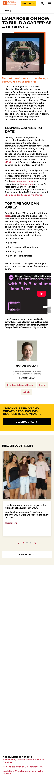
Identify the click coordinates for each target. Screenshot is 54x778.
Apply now (28, 3)
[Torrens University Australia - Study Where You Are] (9, 3)
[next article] (35, 543)
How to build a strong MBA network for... (23, 766)
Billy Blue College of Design (20, 385)
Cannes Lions (26, 184)
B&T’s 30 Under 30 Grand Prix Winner (23, 195)
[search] (42, 4)
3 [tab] (30, 542)
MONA (8, 162)
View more (25, 554)
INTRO (8, 216)
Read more (11, 523)
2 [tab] (27, 542)
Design (8, 10)
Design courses (25, 422)
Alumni (26, 392)
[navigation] (49, 4)
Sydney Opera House (22, 181)
